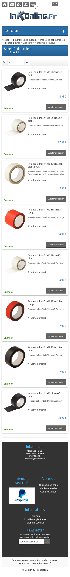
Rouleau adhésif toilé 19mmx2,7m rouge (45, 303)
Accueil (5, 40)
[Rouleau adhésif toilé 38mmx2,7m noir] (15, 82)
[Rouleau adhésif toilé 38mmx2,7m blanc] (15, 265)
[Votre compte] (26, 4)
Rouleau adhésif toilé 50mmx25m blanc (45, 119)
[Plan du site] (18, 4)
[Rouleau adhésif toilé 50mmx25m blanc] (15, 127)
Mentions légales (48, 488)
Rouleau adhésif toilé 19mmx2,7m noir (45, 349)
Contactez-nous (48, 491)
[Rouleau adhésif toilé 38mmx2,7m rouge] (15, 219)
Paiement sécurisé (35, 522)
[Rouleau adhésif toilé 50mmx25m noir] (15, 403)
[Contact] (11, 4)
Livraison (35, 516)
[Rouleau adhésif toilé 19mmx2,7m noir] (15, 357)
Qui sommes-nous (48, 485)
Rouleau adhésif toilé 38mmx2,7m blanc (45, 257)
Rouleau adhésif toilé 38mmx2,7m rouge (45, 211)
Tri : (5, 62)
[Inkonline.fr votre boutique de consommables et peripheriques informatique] (35, 16)
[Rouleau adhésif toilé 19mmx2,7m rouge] (15, 311)
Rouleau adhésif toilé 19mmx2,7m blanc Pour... (45, 165)
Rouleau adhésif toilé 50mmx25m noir (45, 395)
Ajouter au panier (56, 107)
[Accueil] (4, 4)
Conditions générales (35, 519)
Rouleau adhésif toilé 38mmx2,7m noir (45, 73)
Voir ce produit (38, 88)
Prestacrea (42, 570)
